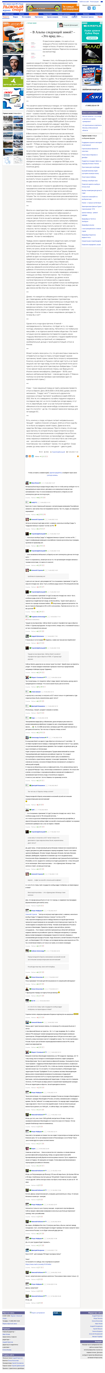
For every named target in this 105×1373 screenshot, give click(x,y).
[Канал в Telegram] (94, 8)
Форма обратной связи (10, 1323)
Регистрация (94, 1)
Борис (33, 1148)
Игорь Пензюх (98, 1318)
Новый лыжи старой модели (91, 241)
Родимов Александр (38, 616)
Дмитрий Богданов (37, 1250)
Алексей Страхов (37, 519)
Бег (77, 14)
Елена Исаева (7, 1350)
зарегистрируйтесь (55, 473)
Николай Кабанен (37, 1114)
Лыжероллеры (47, 14)
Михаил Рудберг (97, 1336)
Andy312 (34, 502)
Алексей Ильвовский (95, 1334)
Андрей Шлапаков (37, 636)
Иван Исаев (35, 483)
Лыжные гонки (9, 14)
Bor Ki (33, 1001)
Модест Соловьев (37, 677)
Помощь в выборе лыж (90, 180)
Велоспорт (86, 14)
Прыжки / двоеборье (64, 14)
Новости (6, 17)
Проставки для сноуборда (90, 167)
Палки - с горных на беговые (91, 203)
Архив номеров (52, 17)
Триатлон (97, 14)
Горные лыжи (34, 14)
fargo (33, 718)
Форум (15, 17)
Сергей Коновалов (17, 1363)
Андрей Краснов (8, 1342)
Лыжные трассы (87, 17)
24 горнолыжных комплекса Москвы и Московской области (92, 127)
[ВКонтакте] (89, 8)
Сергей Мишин (97, 1329)
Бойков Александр (37, 951)
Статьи (64, 17)
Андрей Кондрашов (96, 1326)
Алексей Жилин (36, 1022)
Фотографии (26, 17)
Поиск (100, 17)
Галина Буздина (97, 1331)
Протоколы (39, 17)
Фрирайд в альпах (88, 225)
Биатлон (21, 14)
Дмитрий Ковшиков (38, 706)
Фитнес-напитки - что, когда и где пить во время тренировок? (91, 119)
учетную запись (52, 475)
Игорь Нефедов (36, 910)
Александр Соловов (38, 737)
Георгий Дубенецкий (58, 452)
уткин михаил (36, 692)
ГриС (33, 809)
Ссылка (28, 497)
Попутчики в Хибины (89, 177)
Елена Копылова (37, 977)
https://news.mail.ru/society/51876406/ (38, 1264)
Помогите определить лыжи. (91, 244)
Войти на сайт (84, 1)
